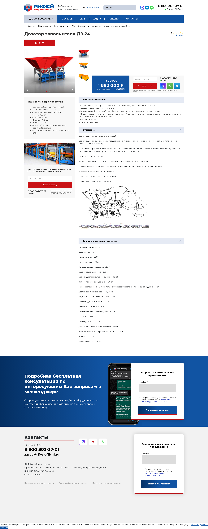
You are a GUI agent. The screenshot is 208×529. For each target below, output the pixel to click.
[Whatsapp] (152, 8)
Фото (41, 43)
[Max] (142, 8)
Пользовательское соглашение (106, 483)
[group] (49, 71)
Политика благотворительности (73, 483)
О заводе (67, 19)
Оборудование (41, 19)
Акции (97, 19)
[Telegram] (147, 8)
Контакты (132, 19)
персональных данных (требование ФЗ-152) (158, 401)
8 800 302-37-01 (171, 6)
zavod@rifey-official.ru (41, 454)
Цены (83, 19)
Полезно (113, 19)
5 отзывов (180, 35)
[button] (46, 91)
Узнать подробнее (199, 525)
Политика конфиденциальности (39, 483)
